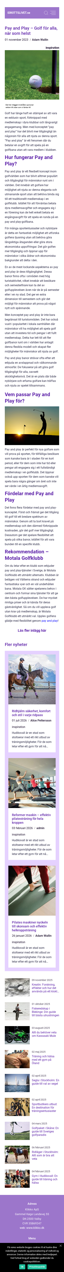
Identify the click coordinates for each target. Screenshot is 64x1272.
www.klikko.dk (35, 1228)
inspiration (52, 47)
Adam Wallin (40, 39)
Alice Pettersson (40, 720)
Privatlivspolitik (37, 1267)
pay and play (50, 620)
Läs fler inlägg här (32, 630)
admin (40, 828)
